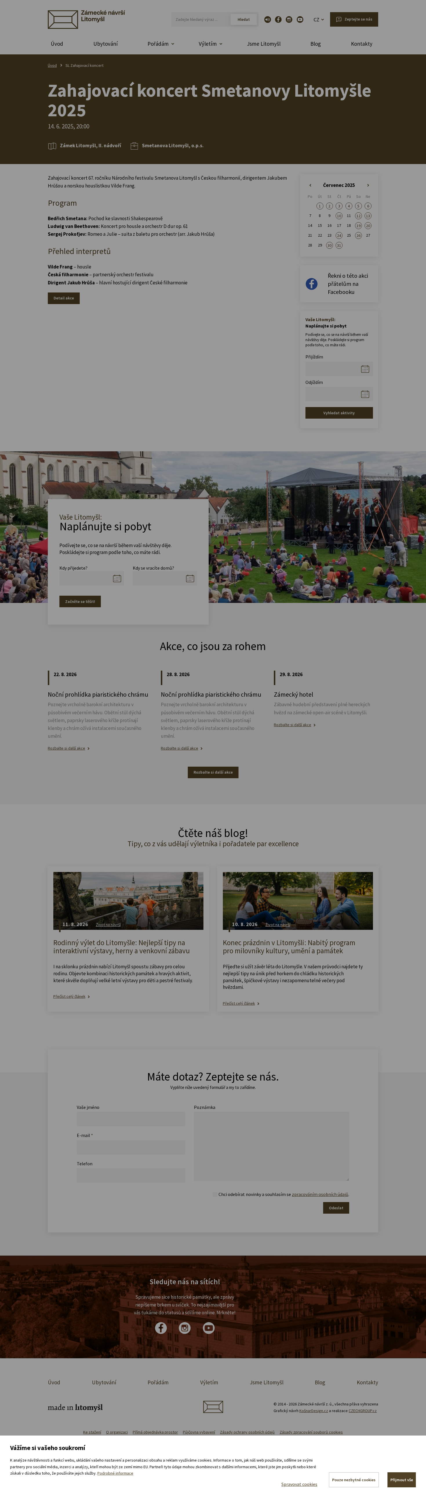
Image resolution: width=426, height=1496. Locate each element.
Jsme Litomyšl (264, 43)
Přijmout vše (401, 1479)
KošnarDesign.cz (313, 1410)
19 (358, 225)
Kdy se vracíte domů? (153, 568)
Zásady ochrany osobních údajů (247, 1432)
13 (368, 215)
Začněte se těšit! (80, 601)
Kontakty (361, 43)
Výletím (209, 1382)
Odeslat (336, 1207)
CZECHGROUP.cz (363, 1410)
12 (358, 215)
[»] (368, 185)
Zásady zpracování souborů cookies (311, 1432)
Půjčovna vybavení (199, 1432)
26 (358, 235)
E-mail (85, 1135)
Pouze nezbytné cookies (354, 1479)
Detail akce (64, 298)
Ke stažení (92, 1432)
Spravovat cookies (299, 1484)
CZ (316, 19)
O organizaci (117, 1432)
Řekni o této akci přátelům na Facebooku (348, 283)
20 (368, 225)
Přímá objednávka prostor (155, 1432)
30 (329, 245)
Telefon (84, 1163)
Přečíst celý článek (69, 996)
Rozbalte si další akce (66, 748)
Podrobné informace (115, 1473)
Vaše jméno (88, 1107)
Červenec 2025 (339, 185)
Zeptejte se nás (358, 19)
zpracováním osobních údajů (320, 1194)
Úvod (57, 43)
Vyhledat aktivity (339, 412)
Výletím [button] (208, 43)
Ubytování (105, 43)
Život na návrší (108, 924)
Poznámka (204, 1107)
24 (339, 235)
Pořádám (158, 1382)
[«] (310, 185)
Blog (315, 43)
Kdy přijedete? (73, 568)
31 (339, 245)
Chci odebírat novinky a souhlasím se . (284, 1194)
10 (339, 215)
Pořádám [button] (158, 43)
